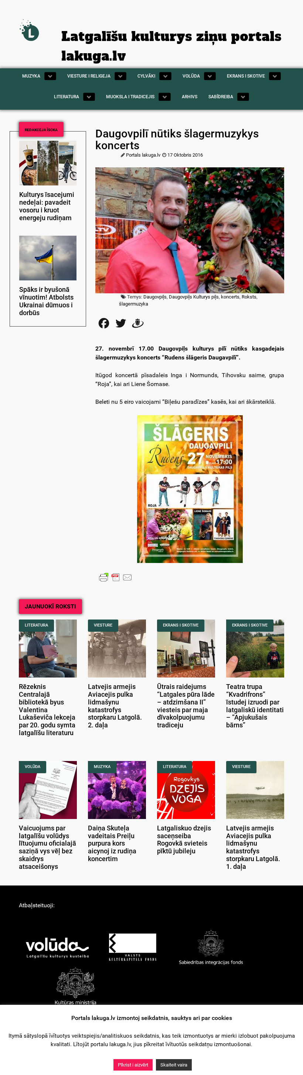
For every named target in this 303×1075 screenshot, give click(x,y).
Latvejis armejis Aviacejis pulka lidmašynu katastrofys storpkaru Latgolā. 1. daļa (253, 847)
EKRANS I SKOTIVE (180, 625)
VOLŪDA (32, 766)
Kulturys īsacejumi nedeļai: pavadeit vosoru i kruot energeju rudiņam (46, 206)
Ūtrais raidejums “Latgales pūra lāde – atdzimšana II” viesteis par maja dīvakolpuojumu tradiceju (186, 706)
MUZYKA (102, 766)
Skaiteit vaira (173, 1065)
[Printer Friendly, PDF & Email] (115, 577)
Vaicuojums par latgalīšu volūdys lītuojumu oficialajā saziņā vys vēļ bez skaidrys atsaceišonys (47, 847)
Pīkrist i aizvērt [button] (133, 1065)
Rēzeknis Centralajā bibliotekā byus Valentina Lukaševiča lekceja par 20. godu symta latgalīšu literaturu (47, 710)
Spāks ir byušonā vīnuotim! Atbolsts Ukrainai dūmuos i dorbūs (46, 301)
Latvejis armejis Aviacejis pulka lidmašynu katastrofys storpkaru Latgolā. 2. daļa (115, 706)
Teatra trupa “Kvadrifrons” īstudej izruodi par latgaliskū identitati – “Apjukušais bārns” (255, 706)
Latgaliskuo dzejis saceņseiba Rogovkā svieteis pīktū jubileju (184, 840)
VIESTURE (103, 625)
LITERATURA (36, 625)
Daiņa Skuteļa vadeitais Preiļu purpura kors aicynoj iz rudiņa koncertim (112, 844)
